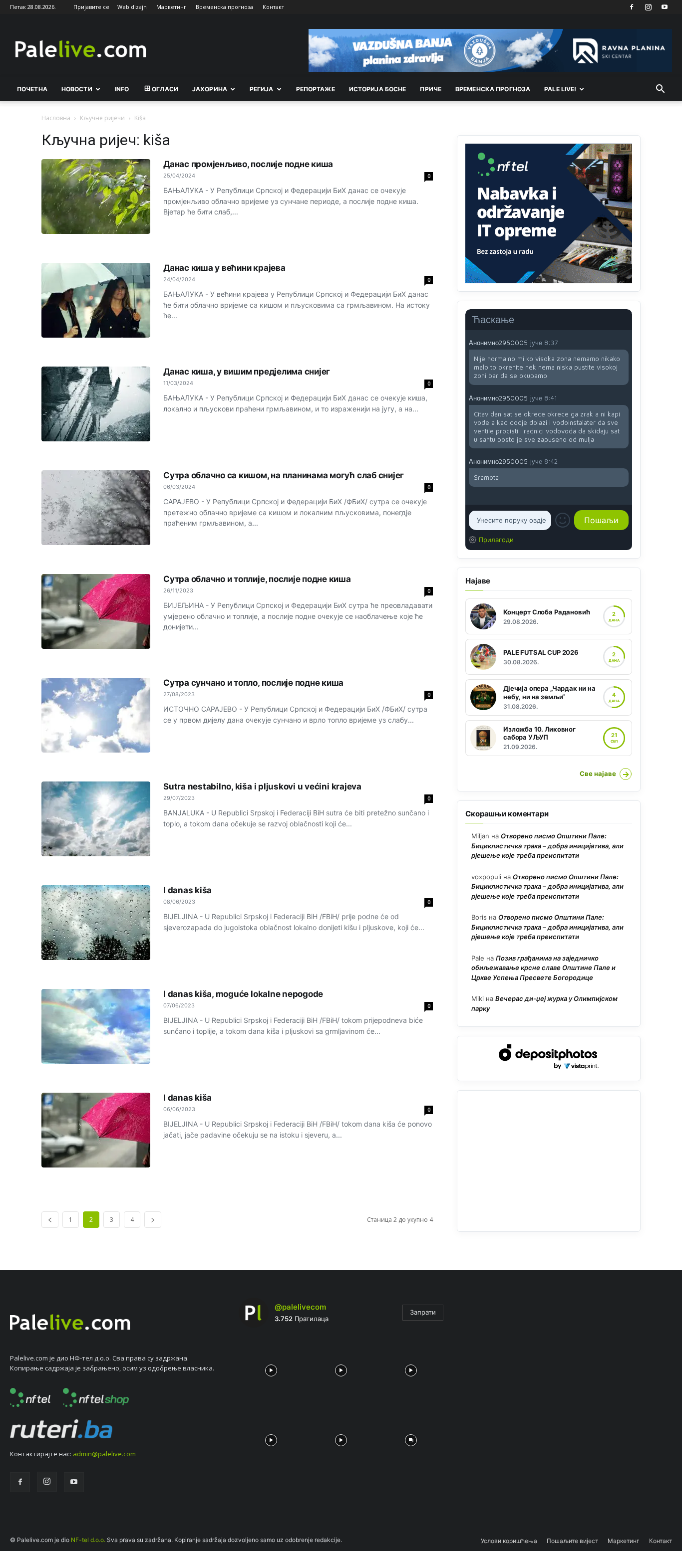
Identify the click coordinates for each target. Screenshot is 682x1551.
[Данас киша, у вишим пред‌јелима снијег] (95, 404)
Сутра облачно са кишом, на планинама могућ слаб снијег (283, 475)
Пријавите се (91, 6)
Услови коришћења (509, 1541)
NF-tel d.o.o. (88, 1540)
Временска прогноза (224, 6)
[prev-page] (49, 1219)
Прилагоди (496, 540)
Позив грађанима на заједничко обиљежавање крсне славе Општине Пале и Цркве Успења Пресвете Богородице (543, 967)
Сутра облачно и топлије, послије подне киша (257, 579)
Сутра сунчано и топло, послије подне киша (253, 683)
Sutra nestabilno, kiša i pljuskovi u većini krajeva (262, 786)
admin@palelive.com (104, 1453)
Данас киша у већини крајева (224, 268)
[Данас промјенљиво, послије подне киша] (95, 196)
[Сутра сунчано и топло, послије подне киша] (95, 715)
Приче (430, 89)
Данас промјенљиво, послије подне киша (248, 164)
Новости (76, 89)
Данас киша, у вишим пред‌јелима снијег (246, 372)
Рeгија (262, 89)
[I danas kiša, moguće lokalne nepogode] (95, 1026)
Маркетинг (171, 6)
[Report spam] (624, 343)
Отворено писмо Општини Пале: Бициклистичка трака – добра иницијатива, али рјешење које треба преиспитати (547, 845)
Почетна (32, 89)
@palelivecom (300, 1307)
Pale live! (560, 89)
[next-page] (152, 1219)
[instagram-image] (271, 1368)
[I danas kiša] (95, 922)
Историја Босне (377, 89)
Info (122, 89)
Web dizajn (132, 6)
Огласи (165, 89)
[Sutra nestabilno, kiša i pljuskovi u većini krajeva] (95, 818)
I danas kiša (187, 890)
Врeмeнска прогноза (492, 89)
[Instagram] (648, 7)
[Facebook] (631, 7)
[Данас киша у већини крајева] (95, 300)
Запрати (423, 1312)
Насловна (55, 118)
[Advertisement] (548, 1161)
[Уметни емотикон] (562, 521)
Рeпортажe (315, 89)
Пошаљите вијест (572, 1541)
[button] (660, 89)
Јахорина (209, 89)
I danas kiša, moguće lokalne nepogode (243, 994)
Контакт (273, 6)
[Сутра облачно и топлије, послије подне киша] (95, 611)
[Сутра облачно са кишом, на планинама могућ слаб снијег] (95, 507)
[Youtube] (664, 7)
